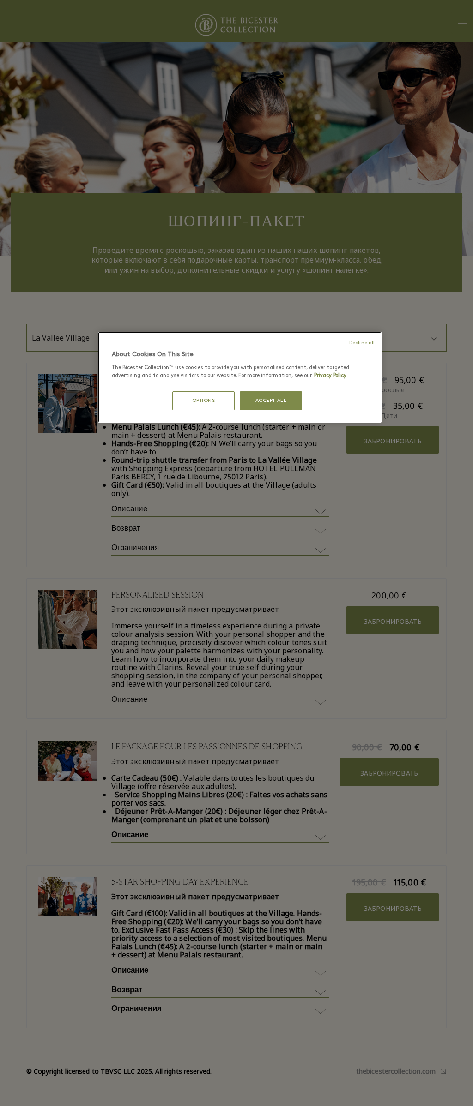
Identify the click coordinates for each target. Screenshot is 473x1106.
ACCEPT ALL (271, 400)
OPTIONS (203, 400)
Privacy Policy (330, 375)
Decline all (362, 343)
